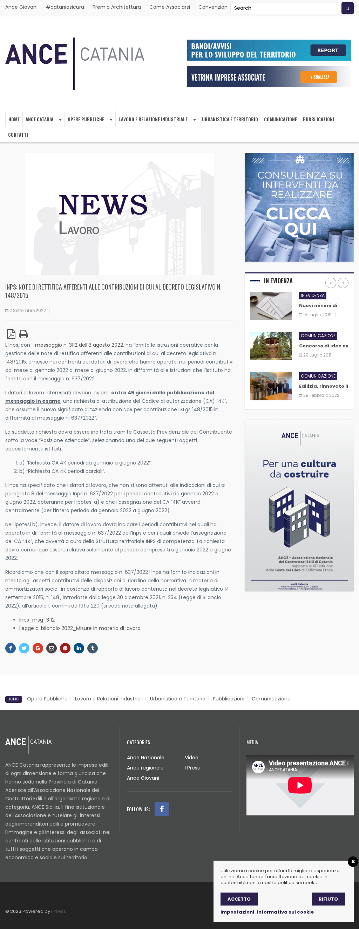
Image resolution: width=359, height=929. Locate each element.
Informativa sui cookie (285, 912)
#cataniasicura (65, 7)
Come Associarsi (169, 7)
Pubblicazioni (318, 119)
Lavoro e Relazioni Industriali (109, 698)
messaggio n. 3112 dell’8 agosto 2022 (79, 344)
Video (191, 757)
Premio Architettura (117, 7)
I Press (192, 767)
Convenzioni (213, 7)
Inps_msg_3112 (37, 619)
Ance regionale (145, 767)
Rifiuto (328, 899)
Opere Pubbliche (86, 119)
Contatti (18, 134)
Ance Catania (39, 119)
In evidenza (313, 295)
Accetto (239, 899)
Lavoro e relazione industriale (153, 119)
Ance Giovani (21, 7)
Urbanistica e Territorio (177, 698)
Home (14, 119)
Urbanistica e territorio (230, 119)
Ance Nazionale (145, 757)
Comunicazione (280, 119)
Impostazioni (237, 912)
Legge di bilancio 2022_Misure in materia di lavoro (80, 628)
